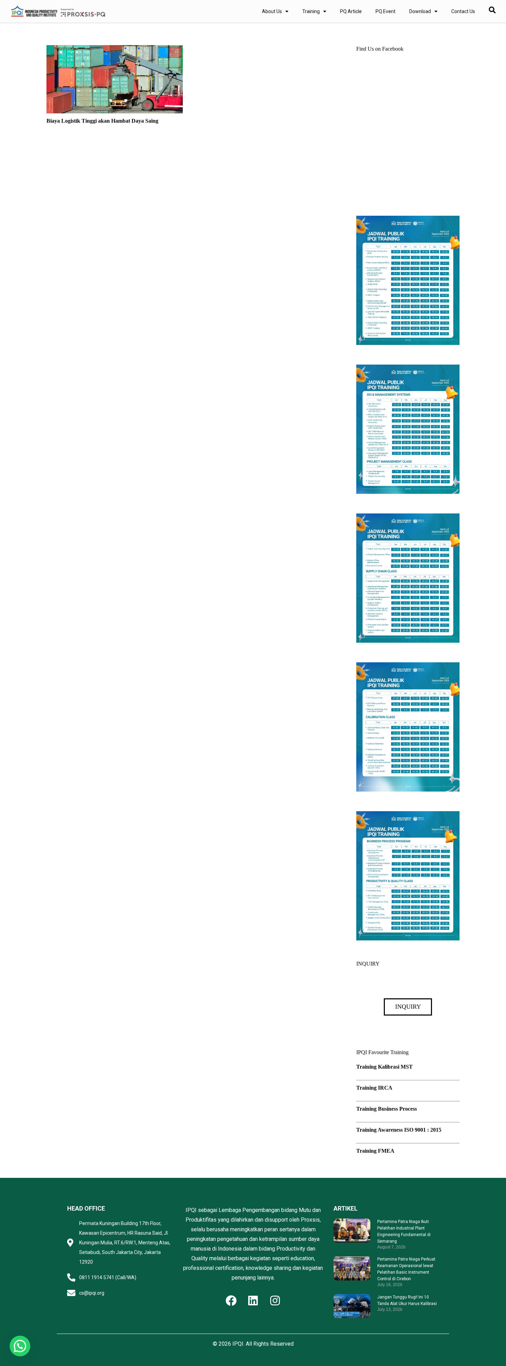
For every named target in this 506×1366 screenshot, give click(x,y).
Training (311, 11)
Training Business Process (386, 1109)
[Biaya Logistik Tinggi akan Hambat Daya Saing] (114, 50)
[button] (20, 1346)
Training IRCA (374, 1088)
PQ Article (351, 11)
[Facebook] (231, 1300)
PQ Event (386, 11)
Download (420, 11)
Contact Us (463, 11)
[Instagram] (275, 1300)
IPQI (237, 1343)
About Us (272, 11)
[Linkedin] (253, 1300)
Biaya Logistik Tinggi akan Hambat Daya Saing (102, 121)
